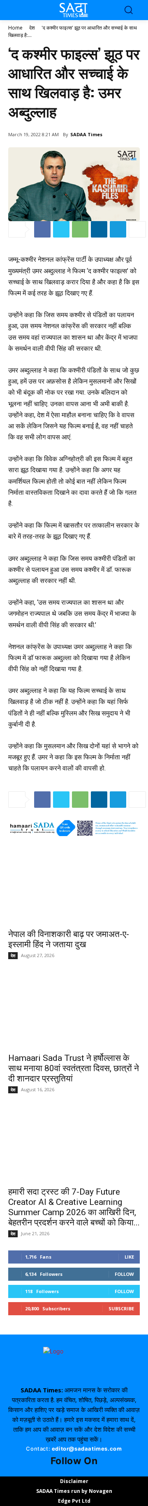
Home (15, 27)
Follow (124, 1274)
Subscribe (121, 1308)
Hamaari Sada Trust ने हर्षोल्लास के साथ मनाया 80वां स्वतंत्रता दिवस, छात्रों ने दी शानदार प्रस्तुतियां (73, 1068)
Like (129, 1257)
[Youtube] (79, 1471)
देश (32, 27)
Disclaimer (74, 1481)
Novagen (100, 1491)
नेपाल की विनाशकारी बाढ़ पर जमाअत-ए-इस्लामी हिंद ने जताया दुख (68, 939)
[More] (137, 229)
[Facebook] (42, 229)
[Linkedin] (99, 229)
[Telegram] (118, 229)
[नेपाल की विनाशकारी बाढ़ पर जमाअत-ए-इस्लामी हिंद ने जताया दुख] (74, 887)
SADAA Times (86, 134)
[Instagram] (69, 1471)
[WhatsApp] (80, 229)
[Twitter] (61, 229)
